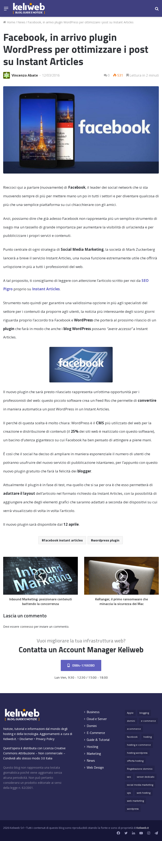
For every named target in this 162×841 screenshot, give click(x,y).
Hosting (92, 746)
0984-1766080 (82, 665)
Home (10, 22)
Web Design (95, 767)
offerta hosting (135, 761)
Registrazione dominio (140, 769)
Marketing (94, 753)
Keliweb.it (9, 739)
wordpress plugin (106, 540)
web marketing (135, 801)
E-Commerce (96, 733)
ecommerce (134, 729)
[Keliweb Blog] (29, 8)
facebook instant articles (63, 540)
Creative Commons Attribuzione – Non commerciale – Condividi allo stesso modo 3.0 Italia (34, 753)
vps (129, 793)
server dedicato (145, 777)
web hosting (143, 793)
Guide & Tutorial (98, 740)
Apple (130, 713)
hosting (147, 737)
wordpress (133, 809)
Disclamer (26, 739)
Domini (92, 726)
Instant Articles (46, 289)
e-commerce (148, 721)
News (21, 22)
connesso (26, 627)
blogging (144, 713)
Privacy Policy (45, 739)
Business (93, 712)
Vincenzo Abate (25, 75)
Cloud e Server (97, 719)
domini (131, 721)
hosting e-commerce (139, 745)
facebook (132, 737)
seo (129, 777)
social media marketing (140, 785)
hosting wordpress (137, 753)
